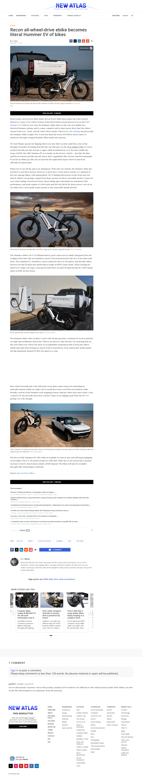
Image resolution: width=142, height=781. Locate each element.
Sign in (15, 670)
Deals (92, 752)
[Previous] (13, 612)
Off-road (80, 541)
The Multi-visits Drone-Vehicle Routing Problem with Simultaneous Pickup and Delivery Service (39, 510)
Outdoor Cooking (82, 747)
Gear (78, 710)
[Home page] (71, 6)
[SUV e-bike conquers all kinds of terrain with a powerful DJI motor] (40, 600)
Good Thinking (95, 722)
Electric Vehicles (44, 541)
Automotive (111, 713)
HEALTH (124, 728)
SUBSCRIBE (116, 16)
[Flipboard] (87, 41)
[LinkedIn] (79, 41)
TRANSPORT (57, 16)
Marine (109, 719)
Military (64, 722)
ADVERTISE (52, 727)
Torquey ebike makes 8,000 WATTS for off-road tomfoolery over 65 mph (16, 615)
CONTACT (51, 736)
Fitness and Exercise (125, 741)
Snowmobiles (80, 763)
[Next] (90, 612)
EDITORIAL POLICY (51, 717)
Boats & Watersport (80, 726)
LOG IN (125, 16)
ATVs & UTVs (80, 722)
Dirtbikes (79, 736)
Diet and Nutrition (127, 737)
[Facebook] (71, 41)
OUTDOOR (35, 16)
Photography (95, 740)
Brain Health (125, 734)
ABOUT (50, 713)
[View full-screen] (91, 48)
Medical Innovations (125, 749)
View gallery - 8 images (52, 113)
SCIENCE (124, 710)
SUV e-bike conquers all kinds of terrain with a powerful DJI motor (40, 614)
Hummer (59, 541)
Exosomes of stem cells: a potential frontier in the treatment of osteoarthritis (34, 516)
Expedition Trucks (82, 739)
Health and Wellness (124, 754)
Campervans (80, 730)
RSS (49, 739)
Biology (123, 719)
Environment (125, 722)
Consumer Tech (96, 716)
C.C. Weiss (25, 559)
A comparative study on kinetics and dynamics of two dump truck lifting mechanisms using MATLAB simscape (44, 521)
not (78, 172)
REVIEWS (51, 724)
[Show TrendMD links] (92, 530)
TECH (46, 16)
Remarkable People (97, 743)
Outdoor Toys (81, 716)
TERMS (50, 730)
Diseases (124, 745)
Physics (123, 725)
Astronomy (125, 716)
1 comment (57, 550)
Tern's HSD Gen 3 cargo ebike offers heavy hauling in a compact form (64, 614)
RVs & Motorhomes (80, 754)
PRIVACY (51, 733)
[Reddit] (83, 41)
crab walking (74, 131)
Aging (123, 731)
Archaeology (125, 713)
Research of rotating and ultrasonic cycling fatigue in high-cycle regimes (32, 492)
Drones (93, 719)
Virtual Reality (95, 749)
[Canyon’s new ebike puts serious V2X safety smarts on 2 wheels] (90, 600)
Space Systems (67, 728)
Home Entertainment (98, 728)
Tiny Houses (80, 719)
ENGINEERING (21, 16)
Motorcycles (111, 722)
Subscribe (23, 726)
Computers (94, 713)
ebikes (30, 541)
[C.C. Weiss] (14, 562)
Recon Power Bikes (26, 473)
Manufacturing (67, 716)
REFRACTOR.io (126, 707)
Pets (92, 737)
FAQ (49, 742)
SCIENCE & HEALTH (74, 16)
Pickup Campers (81, 750)
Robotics (65, 725)
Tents (78, 766)
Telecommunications (98, 746)
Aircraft (109, 710)
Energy (64, 713)
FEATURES (51, 721)
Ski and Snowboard (80, 759)
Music (93, 734)
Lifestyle (93, 731)
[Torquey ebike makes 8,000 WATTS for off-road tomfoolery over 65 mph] (16, 600)
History (93, 725)
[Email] (91, 41)
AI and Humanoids (97, 710)
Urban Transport (112, 725)
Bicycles (12, 25)
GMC (69, 541)
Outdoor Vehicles (82, 713)
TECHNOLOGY (96, 707)
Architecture (66, 710)
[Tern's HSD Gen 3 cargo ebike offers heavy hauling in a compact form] (65, 600)
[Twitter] (75, 41)
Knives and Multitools (80, 743)
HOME (11, 16)
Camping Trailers (82, 733)
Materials (65, 719)
